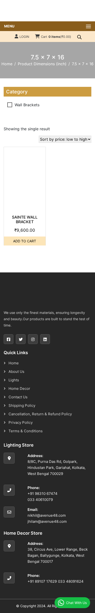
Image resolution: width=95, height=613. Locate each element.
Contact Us (18, 397)
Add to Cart (24, 241)
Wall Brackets (27, 104)
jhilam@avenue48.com (47, 521)
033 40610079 (40, 499)
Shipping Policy (22, 405)
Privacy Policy (21, 422)
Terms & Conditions (26, 431)
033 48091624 (71, 581)
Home (6, 63)
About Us (16, 371)
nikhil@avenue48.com (47, 515)
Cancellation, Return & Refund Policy (40, 414)
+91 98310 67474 (42, 493)
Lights (14, 380)
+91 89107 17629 (42, 581)
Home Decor (19, 388)
